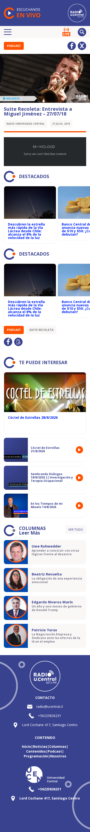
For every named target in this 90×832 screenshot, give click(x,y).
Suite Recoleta (41, 330)
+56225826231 (49, 715)
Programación (36, 756)
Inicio (26, 746)
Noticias (40, 746)
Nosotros (58, 756)
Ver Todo (75, 529)
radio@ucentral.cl (49, 706)
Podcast (14, 46)
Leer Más (29, 533)
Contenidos (36, 751)
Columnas (57, 746)
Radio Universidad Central (25, 123)
